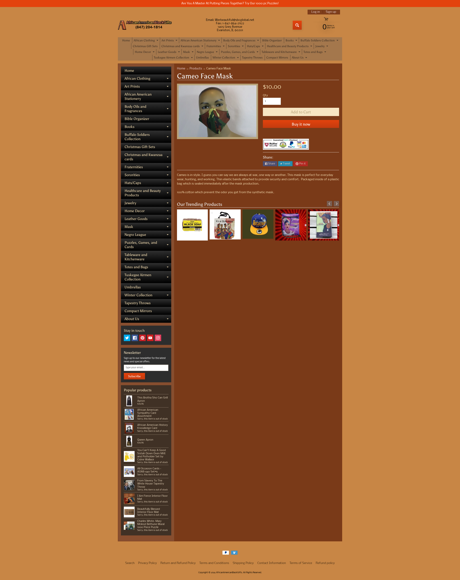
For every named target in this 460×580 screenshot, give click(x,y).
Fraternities (216, 46)
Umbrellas (202, 57)
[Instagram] (158, 338)
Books (292, 41)
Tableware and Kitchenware (281, 52)
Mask (188, 52)
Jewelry (322, 46)
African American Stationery (201, 41)
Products (196, 68)
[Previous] (329, 203)
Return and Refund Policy (178, 563)
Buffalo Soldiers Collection (319, 41)
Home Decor (145, 52)
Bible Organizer (272, 40)
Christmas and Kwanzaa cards (182, 46)
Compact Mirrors (277, 57)
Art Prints (170, 41)
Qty (265, 95)
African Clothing (146, 41)
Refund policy (325, 563)
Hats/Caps (255, 46)
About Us (300, 58)
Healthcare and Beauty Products (290, 46)
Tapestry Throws (252, 57)
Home (126, 40)
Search (130, 563)
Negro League (207, 52)
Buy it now (301, 124)
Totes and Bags (315, 52)
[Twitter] (127, 338)
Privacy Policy (147, 563)
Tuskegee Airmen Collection (174, 58)
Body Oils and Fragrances (241, 41)
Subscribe (134, 376)
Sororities (236, 46)
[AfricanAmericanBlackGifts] (145, 25)
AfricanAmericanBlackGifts (229, 573)
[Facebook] (135, 338)
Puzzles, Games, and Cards (240, 52)
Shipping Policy (243, 563)
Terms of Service (300, 563)
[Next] (336, 203)
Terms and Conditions (214, 563)
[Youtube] (150, 338)
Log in (315, 12)
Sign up (331, 12)
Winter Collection (226, 58)
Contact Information (271, 563)
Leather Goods (169, 52)
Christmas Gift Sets (145, 46)
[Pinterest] (142, 338)
